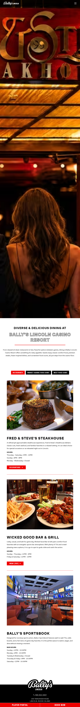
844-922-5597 (41, 695)
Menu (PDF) (14, 563)
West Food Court (60, 372)
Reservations (15, 467)
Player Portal (20, 705)
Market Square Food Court (38, 372)
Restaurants (18, 372)
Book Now (60, 705)
